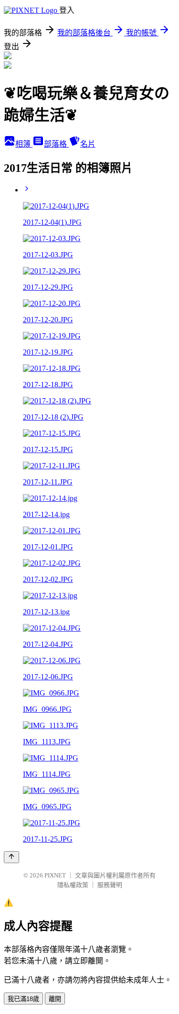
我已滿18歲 (23, 999)
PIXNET (55, 875)
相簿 (23, 144)
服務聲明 (109, 884)
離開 (55, 999)
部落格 (56, 144)
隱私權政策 (72, 884)
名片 (87, 144)
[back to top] (11, 857)
